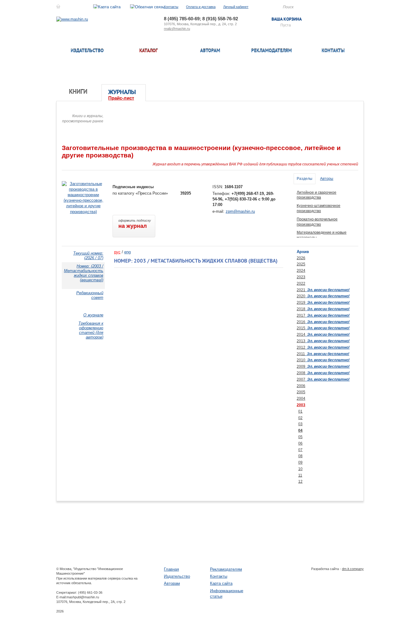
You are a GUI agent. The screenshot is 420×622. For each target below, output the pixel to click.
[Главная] (58, 7)
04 (300, 430)
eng (127, 252)
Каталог (148, 51)
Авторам (210, 51)
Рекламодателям (271, 51)
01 (300, 411)
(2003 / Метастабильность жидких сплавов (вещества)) (83, 273)
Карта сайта (221, 583)
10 (300, 469)
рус (117, 252)
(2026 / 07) (88, 255)
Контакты (171, 7)
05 (300, 437)
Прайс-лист (121, 98)
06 (300, 443)
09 (300, 462)
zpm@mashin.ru (240, 211)
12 (300, 481)
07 (300, 450)
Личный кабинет (235, 7)
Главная (171, 569)
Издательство (87, 51)
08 (300, 456)
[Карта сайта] (107, 7)
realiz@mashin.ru (177, 28)
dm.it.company (353, 569)
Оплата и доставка (201, 7)
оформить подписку (134, 224)
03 (300, 424)
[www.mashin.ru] (72, 19)
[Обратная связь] (147, 7)
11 (300, 475)
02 (300, 418)
